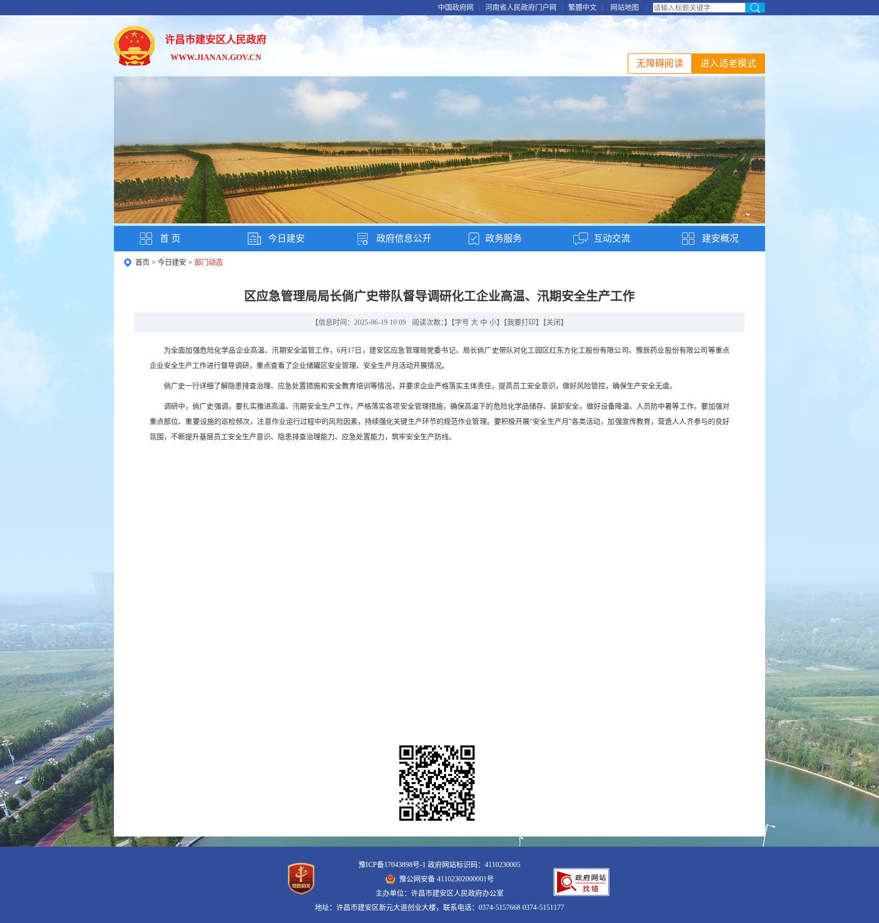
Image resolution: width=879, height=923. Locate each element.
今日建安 (286, 239)
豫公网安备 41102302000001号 (446, 879)
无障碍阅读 (659, 64)
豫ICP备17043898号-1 (392, 865)
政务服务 (503, 239)
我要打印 (521, 322)
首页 (142, 262)
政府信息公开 (403, 239)
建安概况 (720, 239)
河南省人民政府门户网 (520, 7)
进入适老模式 (728, 64)
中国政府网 (456, 7)
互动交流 (612, 239)
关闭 (553, 322)
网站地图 (624, 7)
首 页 (170, 239)
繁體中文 (582, 7)
